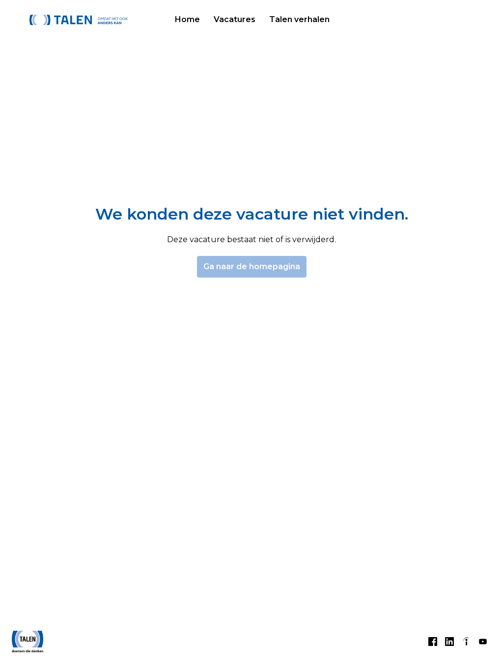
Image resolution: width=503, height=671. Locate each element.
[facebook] (432, 641)
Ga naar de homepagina (251, 266)
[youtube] (483, 641)
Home (187, 19)
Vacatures (234, 19)
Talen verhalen (299, 19)
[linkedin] (449, 641)
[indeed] (466, 641)
